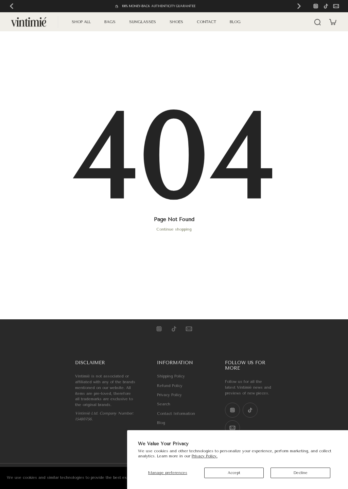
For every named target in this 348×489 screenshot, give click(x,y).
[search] (317, 22)
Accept (234, 473)
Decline (300, 473)
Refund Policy (169, 386)
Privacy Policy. (205, 456)
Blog (161, 423)
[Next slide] (299, 6)
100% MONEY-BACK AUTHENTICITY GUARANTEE (158, 6)
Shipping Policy (171, 376)
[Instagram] (316, 6)
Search (163, 404)
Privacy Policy (169, 395)
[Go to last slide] (11, 6)
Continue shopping (174, 229)
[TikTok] (326, 6)
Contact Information (176, 413)
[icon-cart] (332, 22)
